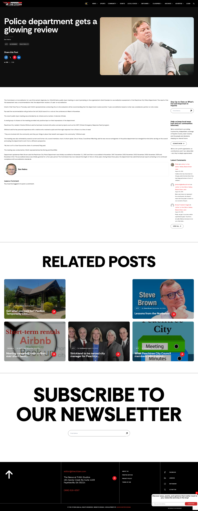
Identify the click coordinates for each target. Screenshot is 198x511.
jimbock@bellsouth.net (182, 184)
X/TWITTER (172, 489)
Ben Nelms (7, 39)
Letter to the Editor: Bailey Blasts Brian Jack (183, 166)
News (94, 3)
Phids (177, 164)
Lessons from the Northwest (152, 313)
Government (13, 44)
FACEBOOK (172, 472)
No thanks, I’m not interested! (175, 508)
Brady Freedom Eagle (182, 205)
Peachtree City (24, 44)
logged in (16, 184)
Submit (191, 110)
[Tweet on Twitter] (10, 57)
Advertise (178, 3)
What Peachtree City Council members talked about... (153, 355)
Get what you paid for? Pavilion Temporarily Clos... (25, 312)
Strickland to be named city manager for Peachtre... (87, 355)
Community (112, 3)
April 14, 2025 (29, 306)
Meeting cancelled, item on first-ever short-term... (26, 355)
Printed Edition (127, 475)
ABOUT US (125, 471)
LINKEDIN (172, 478)
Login (188, 3)
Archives (168, 3)
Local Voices (132, 3)
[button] (97, 3)
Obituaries (144, 3)
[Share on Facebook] (6, 57)
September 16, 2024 (159, 308)
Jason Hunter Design (123, 507)
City (6, 44)
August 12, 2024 (92, 348)
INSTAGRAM (172, 484)
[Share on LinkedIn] (19, 57)
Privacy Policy (127, 478)
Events (122, 3)
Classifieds (157, 3)
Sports (102, 3)
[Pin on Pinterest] (15, 57)
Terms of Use (126, 482)
